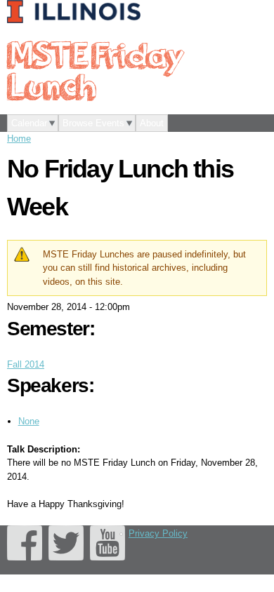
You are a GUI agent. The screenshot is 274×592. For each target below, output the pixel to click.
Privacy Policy (158, 533)
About (152, 123)
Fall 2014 (25, 364)
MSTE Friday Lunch (95, 70)
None (28, 421)
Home (19, 138)
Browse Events (93, 123)
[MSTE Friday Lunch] (77, 12)
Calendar (29, 123)
